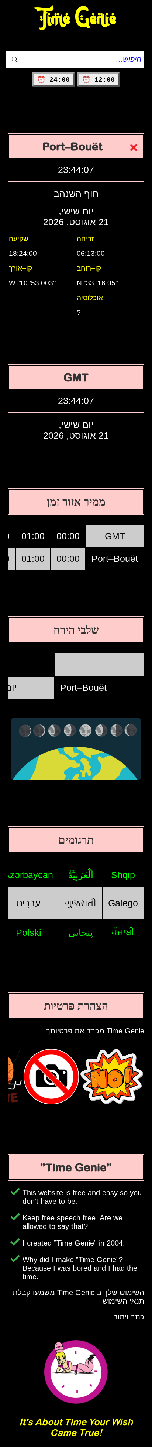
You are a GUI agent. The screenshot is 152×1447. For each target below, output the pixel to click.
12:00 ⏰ (98, 80)
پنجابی (80, 932)
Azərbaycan (28, 875)
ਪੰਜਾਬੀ (123, 932)
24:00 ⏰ (53, 80)
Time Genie (76, 19)
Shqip (123, 875)
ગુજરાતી (80, 903)
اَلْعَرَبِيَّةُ (80, 875)
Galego (123, 903)
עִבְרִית (28, 903)
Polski (28, 932)
